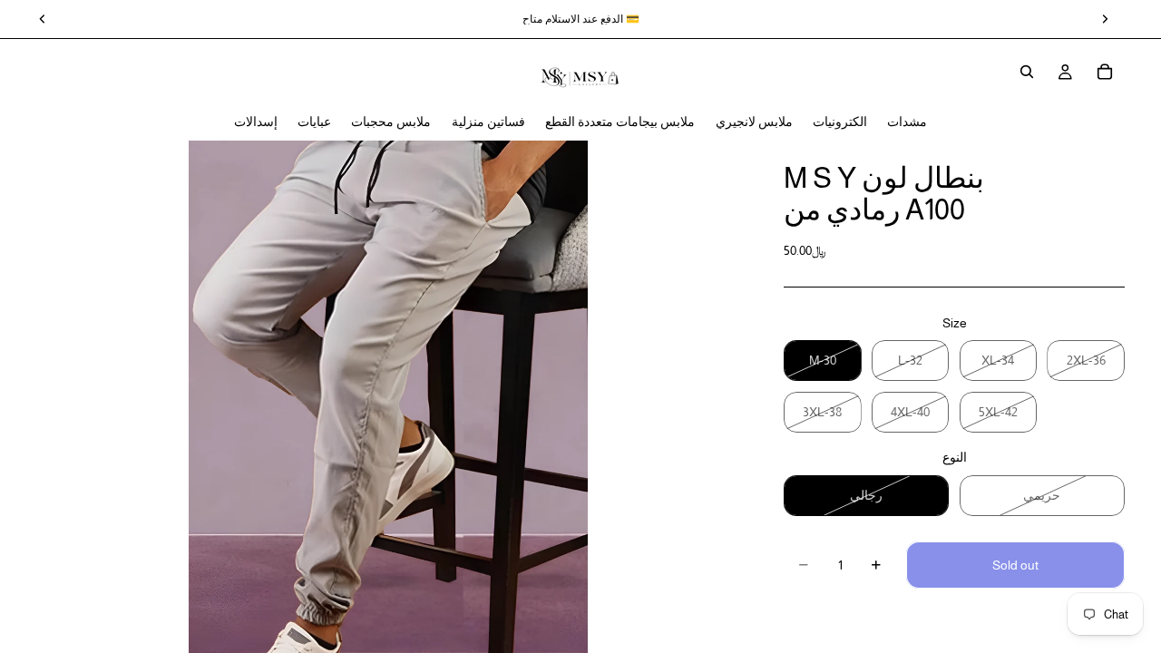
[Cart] (1105, 72)
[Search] (1027, 72)
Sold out (1015, 565)
